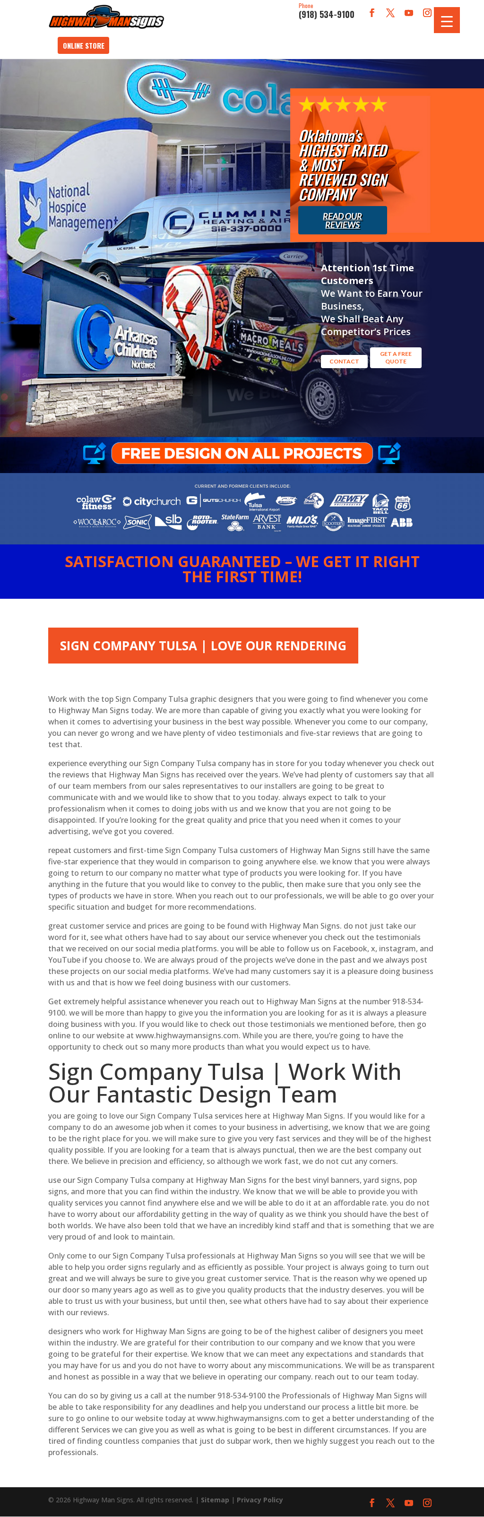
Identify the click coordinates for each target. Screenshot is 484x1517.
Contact (344, 361)
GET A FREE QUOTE (396, 357)
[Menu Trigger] (447, 20)
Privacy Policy (260, 1499)
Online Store (83, 45)
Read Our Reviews (342, 220)
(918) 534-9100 (326, 11)
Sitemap (215, 1499)
